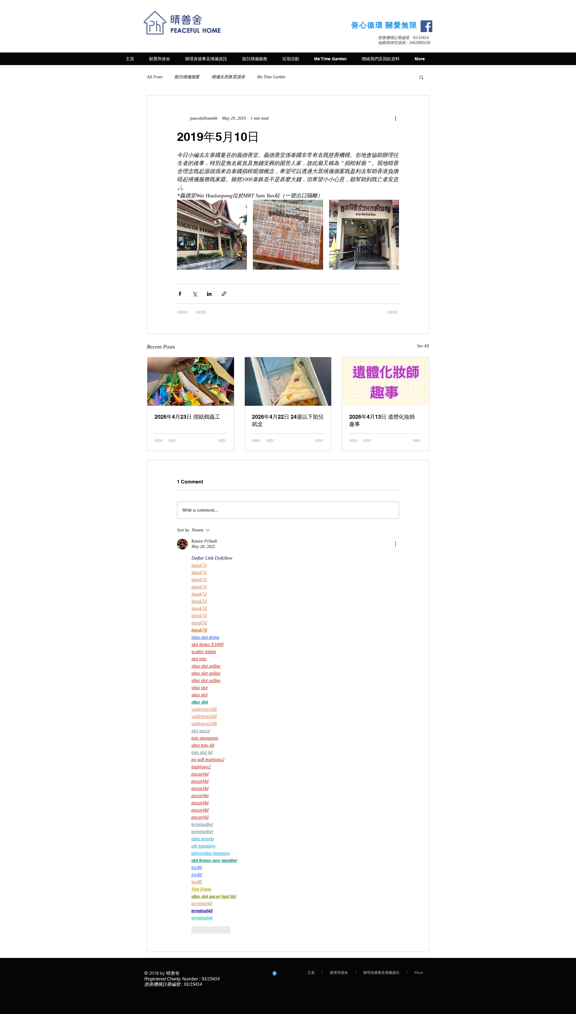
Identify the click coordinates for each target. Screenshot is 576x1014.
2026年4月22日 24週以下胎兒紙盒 (288, 420)
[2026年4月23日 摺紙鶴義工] (190, 381)
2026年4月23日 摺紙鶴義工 (187, 417)
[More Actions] (395, 544)
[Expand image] (212, 235)
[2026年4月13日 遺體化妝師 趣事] (385, 381)
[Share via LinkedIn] (209, 294)
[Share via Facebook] (180, 294)
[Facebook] (426, 26)
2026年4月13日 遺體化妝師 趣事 (382, 420)
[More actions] (395, 118)
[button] (421, 77)
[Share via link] (224, 294)
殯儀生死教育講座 (228, 77)
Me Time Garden (271, 77)
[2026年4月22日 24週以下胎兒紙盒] (288, 381)
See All (423, 346)
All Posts (154, 77)
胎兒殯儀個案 (187, 77)
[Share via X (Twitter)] (194, 294)
